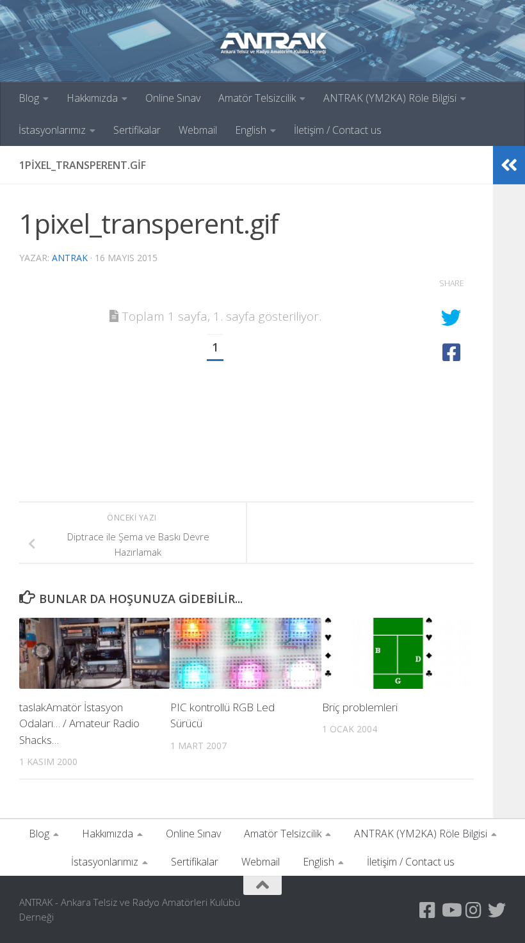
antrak (70, 258)
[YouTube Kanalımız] (451, 910)
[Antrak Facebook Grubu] (428, 910)
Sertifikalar (137, 130)
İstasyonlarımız (52, 130)
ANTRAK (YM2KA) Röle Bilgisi (389, 98)
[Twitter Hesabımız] (497, 910)
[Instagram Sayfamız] (474, 910)
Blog (29, 98)
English (250, 130)
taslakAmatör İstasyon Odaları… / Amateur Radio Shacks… (79, 723)
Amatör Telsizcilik (257, 98)
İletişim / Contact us (338, 130)
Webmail (198, 130)
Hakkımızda (92, 98)
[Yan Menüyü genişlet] (509, 165)
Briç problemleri (360, 707)
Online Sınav (172, 98)
